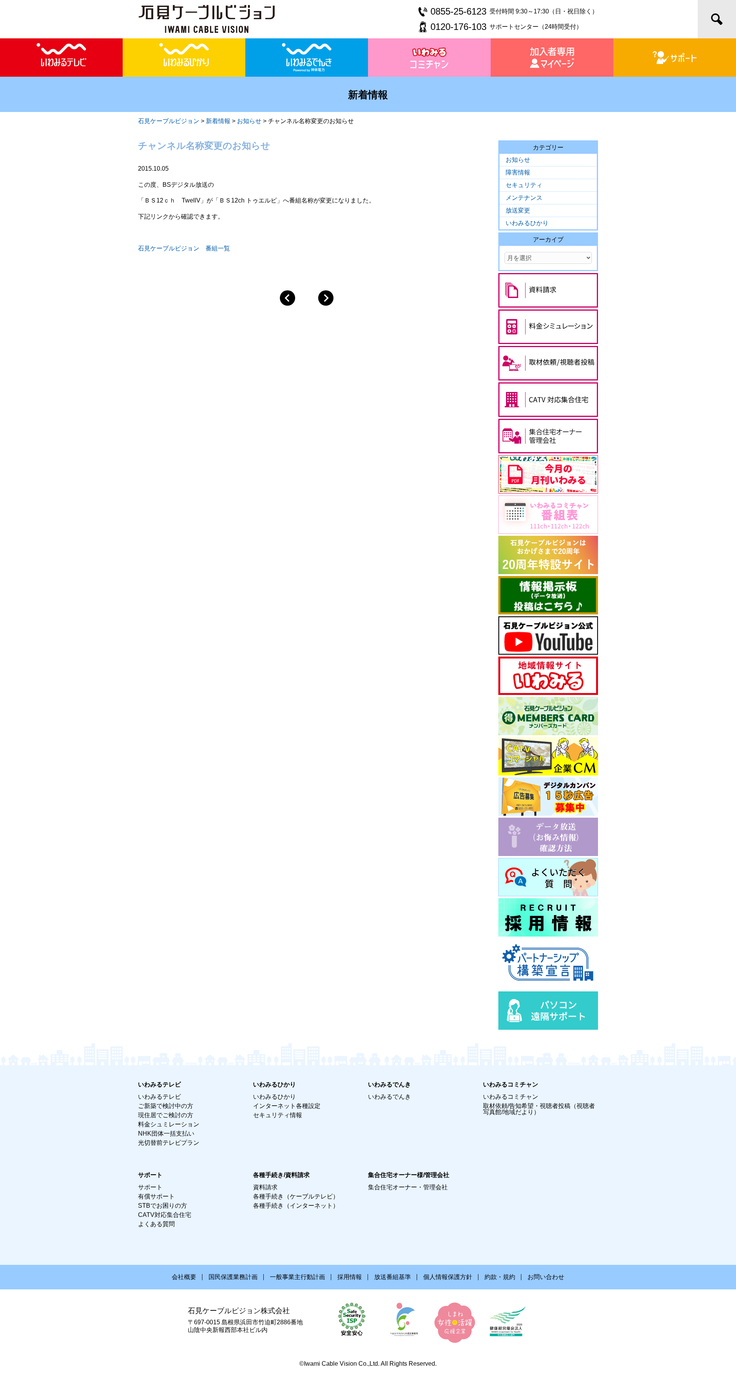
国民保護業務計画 (233, 1277)
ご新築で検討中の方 (165, 1106)
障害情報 (518, 172)
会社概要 (184, 1277)
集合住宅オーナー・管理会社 (408, 1187)
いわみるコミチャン (510, 1096)
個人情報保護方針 (447, 1277)
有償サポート (156, 1196)
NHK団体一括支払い (166, 1133)
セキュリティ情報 (277, 1115)
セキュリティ (524, 185)
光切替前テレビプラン (168, 1142)
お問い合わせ (545, 1277)
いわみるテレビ (159, 1096)
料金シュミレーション (168, 1124)
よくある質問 (156, 1224)
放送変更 (518, 210)
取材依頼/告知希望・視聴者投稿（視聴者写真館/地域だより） (539, 1109)
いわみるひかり (527, 223)
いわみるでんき (389, 1096)
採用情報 (349, 1277)
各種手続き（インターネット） (296, 1205)
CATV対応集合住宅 (164, 1215)
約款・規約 (500, 1277)
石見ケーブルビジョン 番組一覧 (184, 248)
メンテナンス (524, 197)
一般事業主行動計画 (297, 1277)
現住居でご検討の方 (165, 1115)
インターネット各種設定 (286, 1106)
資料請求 (265, 1187)
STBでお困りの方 (162, 1205)
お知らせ (518, 159)
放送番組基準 (392, 1277)
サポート (150, 1187)
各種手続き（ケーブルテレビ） (296, 1196)
